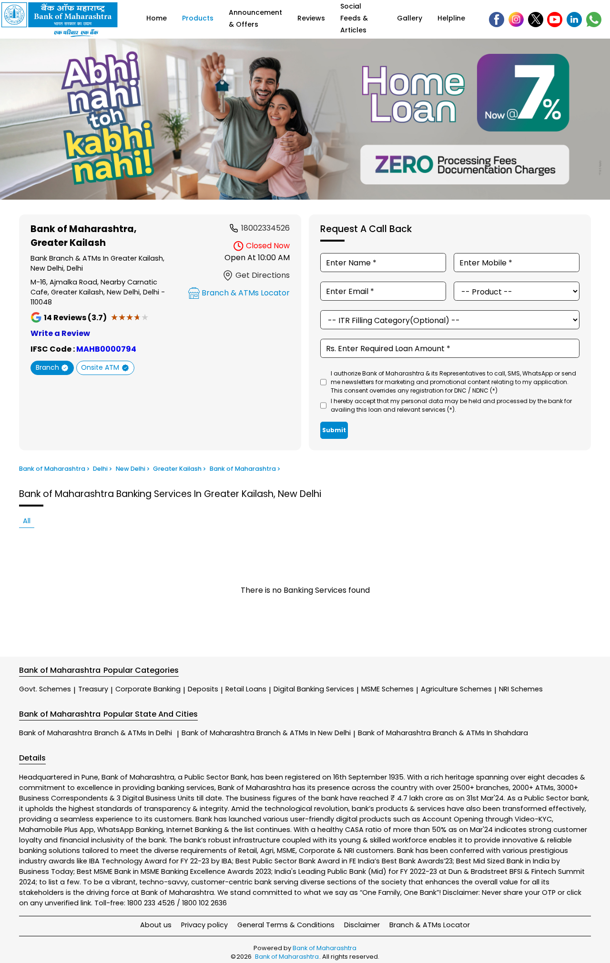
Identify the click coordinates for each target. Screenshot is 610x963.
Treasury (93, 689)
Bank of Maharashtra (95, 733)
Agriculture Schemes (456, 689)
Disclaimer (362, 925)
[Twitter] (535, 19)
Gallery (409, 18)
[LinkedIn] (574, 19)
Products (198, 18)
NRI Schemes (521, 689)
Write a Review (60, 333)
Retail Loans (245, 689)
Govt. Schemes (45, 689)
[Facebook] (496, 19)
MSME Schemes (387, 689)
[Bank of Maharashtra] (65, 19)
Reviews (311, 18)
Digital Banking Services (314, 689)
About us (156, 925)
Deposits (203, 689)
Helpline (451, 18)
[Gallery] (305, 121)
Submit (334, 430)
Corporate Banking (148, 689)
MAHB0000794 (106, 349)
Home (156, 18)
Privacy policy (204, 925)
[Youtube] (554, 19)
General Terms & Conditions (286, 925)
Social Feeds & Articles (354, 18)
